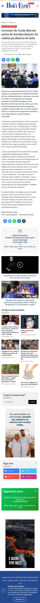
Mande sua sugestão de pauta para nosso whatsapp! (20, 240)
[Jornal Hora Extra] (20, 6)
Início (5, 22)
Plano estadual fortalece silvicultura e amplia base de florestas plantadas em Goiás (10, 378)
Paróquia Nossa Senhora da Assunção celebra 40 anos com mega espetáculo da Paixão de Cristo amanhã (10, 330)
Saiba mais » (28, 594)
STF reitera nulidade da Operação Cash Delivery (29, 383)
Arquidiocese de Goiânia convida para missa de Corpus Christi (10, 353)
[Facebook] (4, 60)
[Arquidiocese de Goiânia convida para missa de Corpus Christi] (10, 345)
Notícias (12, 22)
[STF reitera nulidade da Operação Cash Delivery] (30, 372)
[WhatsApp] (13, 60)
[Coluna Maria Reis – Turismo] (30, 322)
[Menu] (2, 6)
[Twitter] (8, 60)
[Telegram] (18, 60)
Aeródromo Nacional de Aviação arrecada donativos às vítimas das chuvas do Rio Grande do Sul (29, 355)
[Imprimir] (24, 221)
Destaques (5, 26)
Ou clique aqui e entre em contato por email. (21, 248)
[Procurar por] (38, 6)
